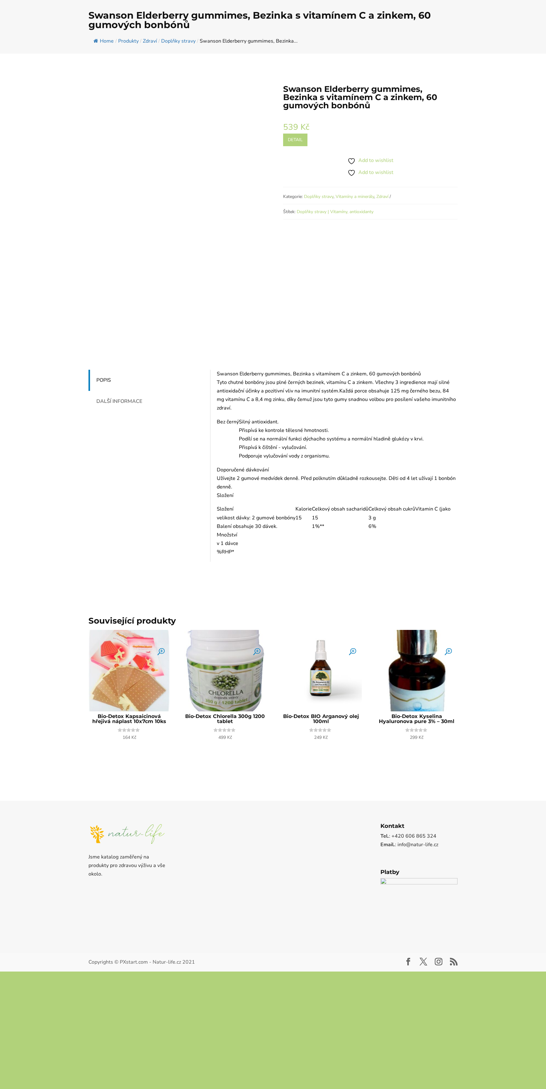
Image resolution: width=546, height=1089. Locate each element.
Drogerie (339, 28)
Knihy (517, 28)
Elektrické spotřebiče (411, 28)
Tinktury (489, 28)
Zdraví (382, 242)
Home (107, 86)
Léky (311, 28)
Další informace (119, 447)
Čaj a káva (236, 28)
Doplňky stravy (276, 28)
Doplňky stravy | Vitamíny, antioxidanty (335, 257)
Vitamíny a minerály (355, 242)
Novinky (530, 5)
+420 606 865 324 (30, 5)
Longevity (372, 28)
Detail (295, 185)
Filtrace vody (453, 28)
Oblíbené (493, 5)
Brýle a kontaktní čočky (187, 28)
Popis (103, 425)
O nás (512, 5)
